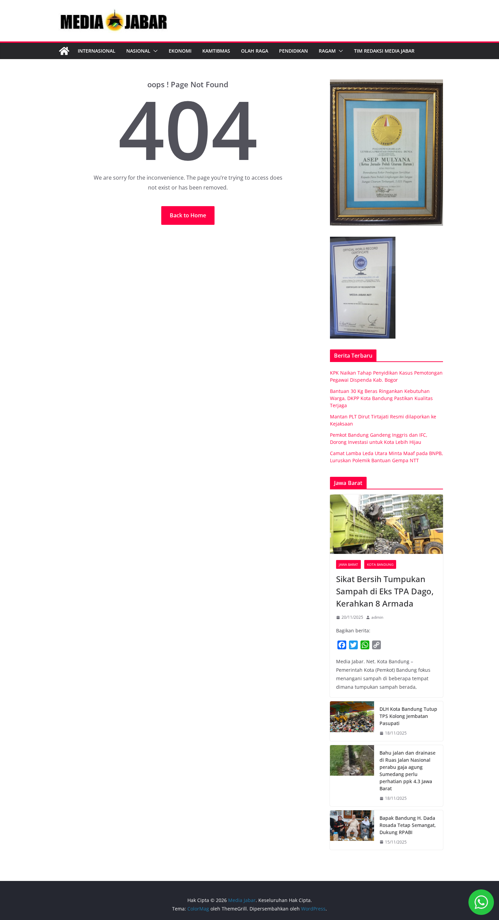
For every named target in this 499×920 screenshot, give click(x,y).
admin (377, 617)
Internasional (96, 51)
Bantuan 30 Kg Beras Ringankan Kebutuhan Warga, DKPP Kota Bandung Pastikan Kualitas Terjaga (381, 398)
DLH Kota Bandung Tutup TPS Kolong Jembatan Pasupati (408, 716)
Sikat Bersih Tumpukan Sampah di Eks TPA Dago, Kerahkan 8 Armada (384, 591)
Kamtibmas (216, 51)
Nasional (138, 51)
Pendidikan (293, 51)
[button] (154, 51)
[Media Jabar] (64, 51)
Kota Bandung (380, 564)
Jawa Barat (348, 564)
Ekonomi (180, 51)
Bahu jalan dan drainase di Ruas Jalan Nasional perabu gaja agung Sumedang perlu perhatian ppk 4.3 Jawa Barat (408, 771)
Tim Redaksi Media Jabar (384, 51)
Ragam (327, 51)
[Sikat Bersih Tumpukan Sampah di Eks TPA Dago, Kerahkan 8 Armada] (386, 524)
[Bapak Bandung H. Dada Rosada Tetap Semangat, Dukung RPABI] (352, 830)
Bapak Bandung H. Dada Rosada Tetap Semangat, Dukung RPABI (408, 825)
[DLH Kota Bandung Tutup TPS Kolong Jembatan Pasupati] (352, 721)
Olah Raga (254, 51)
